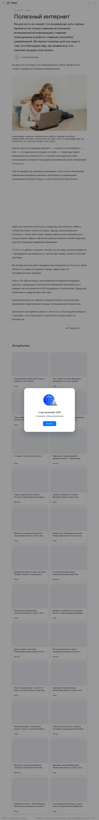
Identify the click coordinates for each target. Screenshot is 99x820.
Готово (49, 424)
